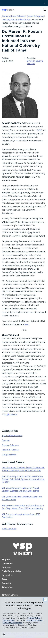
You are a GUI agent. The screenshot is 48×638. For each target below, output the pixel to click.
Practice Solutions (10, 445)
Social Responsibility (11, 571)
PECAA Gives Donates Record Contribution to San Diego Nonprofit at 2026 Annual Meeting (23, 507)
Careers (5, 579)
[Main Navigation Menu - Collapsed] (45, 10)
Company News (9, 454)
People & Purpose (35, 16)
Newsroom (7, 563)
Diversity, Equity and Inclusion (16, 19)
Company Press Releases (13, 16)
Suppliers (6, 583)
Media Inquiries (9, 528)
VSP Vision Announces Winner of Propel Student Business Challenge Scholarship (20, 489)
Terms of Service (10, 594)
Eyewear (6, 440)
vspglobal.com (10, 414)
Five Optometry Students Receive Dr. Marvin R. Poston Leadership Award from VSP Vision (23, 469)
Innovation (7, 575)
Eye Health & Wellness (12, 435)
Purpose (6, 559)
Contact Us (7, 587)
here (26, 324)
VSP (40, 130)
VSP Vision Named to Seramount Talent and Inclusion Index (22, 498)
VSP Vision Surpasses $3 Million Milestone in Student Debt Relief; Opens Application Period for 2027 (23, 479)
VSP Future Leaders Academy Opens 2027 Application (21, 515)
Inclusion (6, 567)
